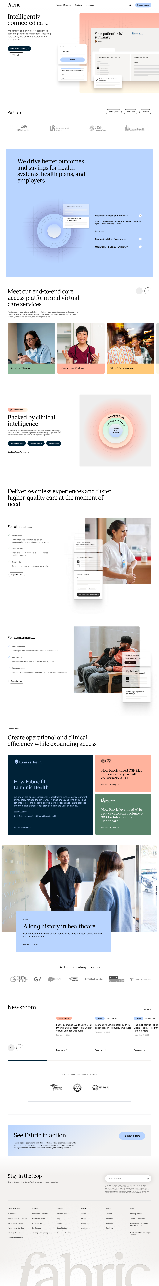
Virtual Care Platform (16, 1223)
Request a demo (143, 5)
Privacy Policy (136, 1214)
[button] (139, 290)
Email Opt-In (111, 1228)
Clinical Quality (54, 443)
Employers (145, 112)
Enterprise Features (15, 1238)
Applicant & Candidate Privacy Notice (139, 1224)
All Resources (62, 1214)
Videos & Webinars (64, 1233)
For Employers (37, 1223)
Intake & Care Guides (16, 1233)
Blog (58, 1219)
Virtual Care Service (16, 1228)
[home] (14, 5)
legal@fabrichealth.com (140, 1192)
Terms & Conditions (137, 1219)
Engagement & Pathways (17, 1219)
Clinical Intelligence (16, 443)
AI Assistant (12, 1214)
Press (83, 1219)
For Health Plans (38, 1219)
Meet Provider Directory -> (19, 49)
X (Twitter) (110, 1223)
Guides (59, 1223)
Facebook (109, 1219)
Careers (84, 1223)
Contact (84, 1228)
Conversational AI (36, 443)
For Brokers (36, 1228)
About (83, 1214)
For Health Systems (40, 1214)
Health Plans (130, 112)
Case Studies (62, 1228)
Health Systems (113, 112)
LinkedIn (109, 1214)
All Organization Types (41, 1233)
